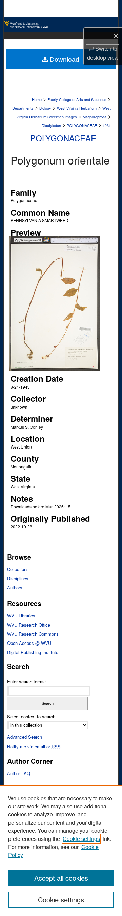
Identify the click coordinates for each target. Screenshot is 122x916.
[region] (61, 850)
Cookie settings (81, 839)
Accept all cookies (61, 878)
